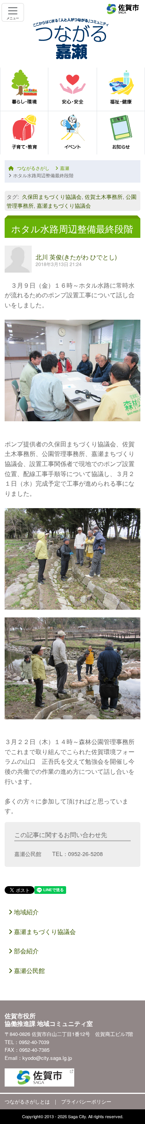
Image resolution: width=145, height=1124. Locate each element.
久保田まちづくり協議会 (52, 196)
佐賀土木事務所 (104, 196)
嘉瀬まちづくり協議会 (64, 205)
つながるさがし (33, 167)
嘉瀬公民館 (28, 970)
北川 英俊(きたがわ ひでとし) (76, 257)
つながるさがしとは (27, 1101)
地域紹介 (25, 911)
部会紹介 (25, 950)
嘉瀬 (64, 167)
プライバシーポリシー (86, 1101)
